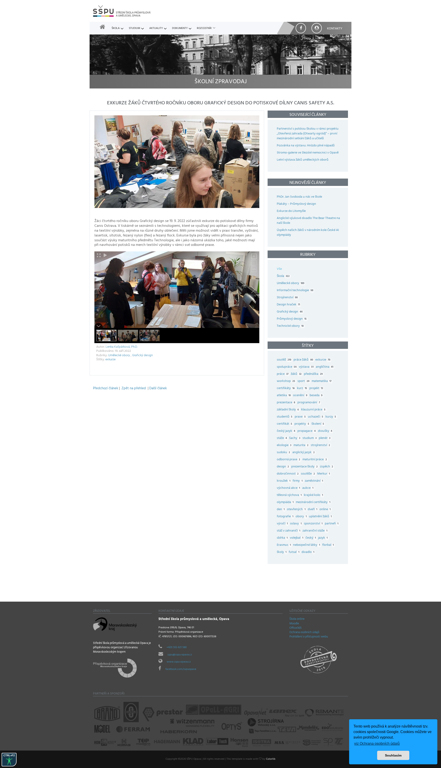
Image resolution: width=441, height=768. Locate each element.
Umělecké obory (119, 356)
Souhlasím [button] (393, 755)
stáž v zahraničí (288, 531)
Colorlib (270, 759)
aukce (307, 488)
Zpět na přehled (134, 388)
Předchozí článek (105, 388)
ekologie (284, 445)
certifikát (284, 424)
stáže (282, 438)
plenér (324, 438)
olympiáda (285, 502)
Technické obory (290, 326)
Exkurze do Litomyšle (291, 211)
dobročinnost (288, 474)
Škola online (297, 619)
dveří (312, 509)
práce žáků (303, 360)
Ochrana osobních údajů (304, 632)
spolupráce (287, 367)
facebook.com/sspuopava (180, 669)
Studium (134, 28)
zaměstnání (314, 481)
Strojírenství (287, 297)
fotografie (285, 516)
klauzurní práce (313, 409)
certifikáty (286, 388)
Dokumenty (180, 28)
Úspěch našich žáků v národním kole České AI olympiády (308, 233)
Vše (279, 269)
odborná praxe (288, 459)
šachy (294, 438)
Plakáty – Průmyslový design (296, 204)
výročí (282, 523)
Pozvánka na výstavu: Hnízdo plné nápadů (306, 145)
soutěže (308, 474)
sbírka (282, 538)
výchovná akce (288, 488)
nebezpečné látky (306, 545)
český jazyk (286, 431)
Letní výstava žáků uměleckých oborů (302, 160)
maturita (301, 445)
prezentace (286, 402)
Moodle (294, 624)
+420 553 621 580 (177, 647)
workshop (286, 381)
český (310, 538)
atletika (284, 395)
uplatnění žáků (320, 516)
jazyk (323, 538)
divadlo (308, 552)
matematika (321, 381)
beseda (316, 395)
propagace (306, 431)
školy (281, 552)
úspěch (326, 466)
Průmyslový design (292, 319)
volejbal (296, 538)
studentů (284, 417)
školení (317, 424)
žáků (296, 374)
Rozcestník (204, 28)
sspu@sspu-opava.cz (179, 654)
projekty (301, 424)
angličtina (324, 367)
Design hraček (288, 304)
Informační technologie (295, 290)
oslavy (295, 523)
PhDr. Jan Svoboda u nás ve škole (299, 197)
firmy (297, 481)
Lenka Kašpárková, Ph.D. (122, 347)
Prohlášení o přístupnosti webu (308, 637)
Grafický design (142, 356)
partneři (331, 523)
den (281, 509)
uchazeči (315, 417)
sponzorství (313, 523)
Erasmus (284, 545)
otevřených (296, 509)
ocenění (300, 395)
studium (309, 438)
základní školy (288, 409)
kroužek (283, 481)
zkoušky (325, 431)
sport (303, 381)
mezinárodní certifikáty (313, 502)
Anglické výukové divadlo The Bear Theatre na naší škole (308, 221)
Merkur (323, 474)
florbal (328, 545)
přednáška (313, 374)
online (325, 509)
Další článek (158, 388)
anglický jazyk (303, 452)
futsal (294, 552)
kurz (302, 388)
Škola (116, 28)
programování (308, 402)
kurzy (330, 417)
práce (282, 374)
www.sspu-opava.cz (179, 662)
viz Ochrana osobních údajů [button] (377, 743)
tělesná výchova (289, 495)
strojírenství (320, 445)
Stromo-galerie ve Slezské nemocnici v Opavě (308, 153)
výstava (306, 367)
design (283, 466)
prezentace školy (304, 466)
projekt (316, 388)
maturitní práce (314, 459)
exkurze (110, 360)
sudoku (283, 452)
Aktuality (156, 28)
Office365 (295, 628)
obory (301, 516)
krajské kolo (313, 495)
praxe (300, 417)
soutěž (284, 360)
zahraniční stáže (314, 531)
